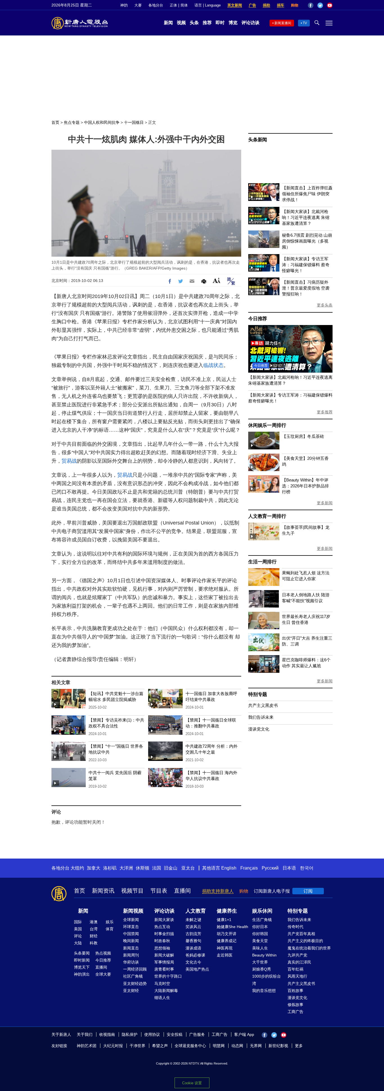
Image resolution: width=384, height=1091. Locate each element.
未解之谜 (193, 919)
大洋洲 (126, 868)
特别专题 (257, 694)
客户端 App (244, 1034)
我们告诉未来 (261, 717)
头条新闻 (257, 139)
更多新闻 (325, 503)
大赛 (138, 5)
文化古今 (193, 962)
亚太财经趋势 (135, 983)
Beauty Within (264, 955)
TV (305, 23)
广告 (252, 5)
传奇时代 (295, 926)
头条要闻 (82, 953)
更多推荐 (325, 412)
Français (249, 868)
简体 (184, 5)
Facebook (310, 5)
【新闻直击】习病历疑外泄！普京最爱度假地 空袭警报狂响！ (305, 288)
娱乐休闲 (262, 911)
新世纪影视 (278, 1045)
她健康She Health (232, 926)
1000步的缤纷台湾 (266, 979)
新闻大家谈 (164, 919)
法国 (156, 868)
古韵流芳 (193, 933)
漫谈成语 (193, 948)
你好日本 (260, 926)
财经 (94, 936)
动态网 (237, 1045)
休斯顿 (142, 868)
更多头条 (325, 305)
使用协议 (152, 1034)
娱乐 (110, 922)
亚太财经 (131, 990)
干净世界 (137, 1045)
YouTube (330, 5)
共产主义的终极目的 (305, 940)
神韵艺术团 (86, 1045)
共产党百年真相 (301, 933)
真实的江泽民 (299, 962)
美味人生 (260, 948)
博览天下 (82, 967)
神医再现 (224, 948)
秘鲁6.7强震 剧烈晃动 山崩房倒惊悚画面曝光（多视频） (307, 241)
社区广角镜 (133, 976)
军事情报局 (164, 962)
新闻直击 (131, 948)
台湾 (94, 929)
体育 (110, 929)
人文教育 (196, 911)
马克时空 (162, 983)
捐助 (266, 5)
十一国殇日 (134, 122)
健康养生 (227, 911)
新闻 (168, 22)
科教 (94, 943)
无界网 (256, 1045)
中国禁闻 (131, 933)
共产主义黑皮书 (263, 705)
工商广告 (295, 1011)
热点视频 (103, 953)
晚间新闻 (131, 940)
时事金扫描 (164, 933)
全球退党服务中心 (190, 1045)
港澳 (94, 922)
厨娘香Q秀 (261, 969)
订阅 (308, 891)
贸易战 (69, 461)
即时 (220, 22)
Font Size (217, 280)
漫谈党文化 (258, 729)
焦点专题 (72, 122)
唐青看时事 (164, 969)
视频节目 (132, 891)
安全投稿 (174, 1034)
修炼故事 (295, 1004)
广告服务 (197, 1034)
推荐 (207, 22)
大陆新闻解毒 (166, 990)
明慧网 (219, 1045)
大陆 (78, 943)
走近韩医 (224, 955)
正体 (173, 5)
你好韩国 (260, 933)
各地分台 (155, 5)
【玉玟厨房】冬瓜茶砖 (303, 436)
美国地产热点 (197, 969)
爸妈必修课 (195, 955)
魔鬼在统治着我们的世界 (309, 948)
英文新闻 (234, 5)
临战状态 (213, 365)
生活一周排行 (262, 561)
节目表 (158, 891)
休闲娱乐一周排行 (267, 425)
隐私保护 (129, 1034)
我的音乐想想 (264, 990)
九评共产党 (297, 955)
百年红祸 (295, 969)
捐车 (280, 5)
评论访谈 (250, 22)
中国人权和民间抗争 (101, 122)
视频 (181, 22)
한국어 (306, 868)
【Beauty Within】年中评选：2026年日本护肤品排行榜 (305, 486)
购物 (294, 5)
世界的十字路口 (168, 976)
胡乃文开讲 (226, 933)
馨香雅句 (193, 940)
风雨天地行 (297, 976)
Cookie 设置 (192, 1083)
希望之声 (160, 1045)
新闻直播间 (282, 23)
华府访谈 (131, 962)
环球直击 (131, 926)
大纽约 (77, 868)
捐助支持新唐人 (218, 891)
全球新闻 (131, 919)
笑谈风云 (193, 926)
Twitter (320, 5)
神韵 (124, 5)
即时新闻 (82, 960)
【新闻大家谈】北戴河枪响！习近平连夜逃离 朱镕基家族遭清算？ (305, 217)
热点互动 (162, 926)
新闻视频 (133, 911)
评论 (78, 936)
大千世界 (260, 962)
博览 (233, 22)
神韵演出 (82, 974)
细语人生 (162, 997)
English (228, 868)
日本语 (289, 868)
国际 (78, 922)
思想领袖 (162, 948)
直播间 (182, 891)
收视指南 (107, 1034)
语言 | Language (208, 5)
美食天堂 (260, 940)
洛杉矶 (110, 868)
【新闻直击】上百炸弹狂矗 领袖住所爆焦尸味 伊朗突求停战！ (307, 193)
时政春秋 (162, 940)
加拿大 (93, 868)
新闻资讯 (103, 891)
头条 (194, 22)
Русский (270, 868)
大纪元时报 (113, 1045)
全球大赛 (103, 974)
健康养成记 (226, 940)
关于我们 (84, 1034)
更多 (299, 1045)
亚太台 (188, 868)
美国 (78, 929)
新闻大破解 (164, 955)
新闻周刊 (131, 955)
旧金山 (170, 868)
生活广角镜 (262, 919)
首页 (55, 122)
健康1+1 (224, 919)
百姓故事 (295, 990)
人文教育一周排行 (267, 516)
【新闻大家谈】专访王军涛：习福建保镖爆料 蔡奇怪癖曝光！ (305, 264)
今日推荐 (257, 318)
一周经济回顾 (135, 969)
